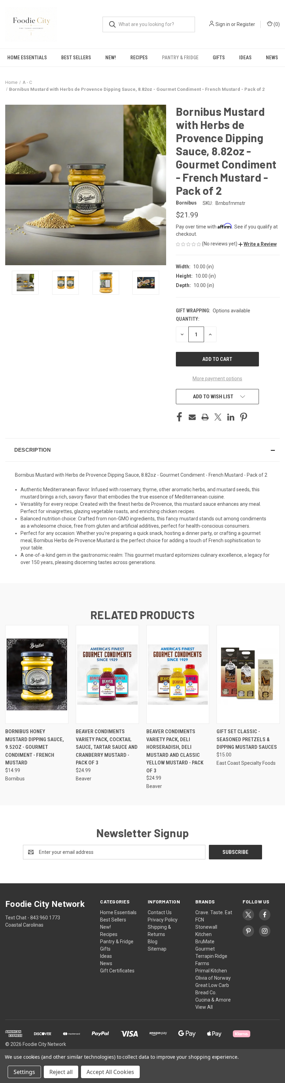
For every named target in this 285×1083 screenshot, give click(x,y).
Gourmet (205, 949)
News (272, 57)
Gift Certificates (117, 970)
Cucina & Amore (213, 1000)
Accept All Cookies (110, 1072)
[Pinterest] (243, 417)
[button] (257, 244)
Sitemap (157, 949)
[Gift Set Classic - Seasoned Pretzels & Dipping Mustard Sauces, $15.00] (248, 674)
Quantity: (187, 319)
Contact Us (160, 912)
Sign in (222, 24)
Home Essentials (27, 57)
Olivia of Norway (213, 978)
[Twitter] (217, 417)
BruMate (204, 941)
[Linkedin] (230, 417)
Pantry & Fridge (180, 57)
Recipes (139, 57)
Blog (152, 941)
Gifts (219, 57)
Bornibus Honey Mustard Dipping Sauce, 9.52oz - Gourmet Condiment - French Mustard (34, 747)
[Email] (192, 417)
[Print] (205, 417)
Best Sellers (76, 57)
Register (246, 24)
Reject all (61, 1072)
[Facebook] (179, 417)
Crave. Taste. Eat (213, 912)
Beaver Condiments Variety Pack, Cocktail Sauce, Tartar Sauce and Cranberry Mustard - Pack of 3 (107, 747)
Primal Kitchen (211, 970)
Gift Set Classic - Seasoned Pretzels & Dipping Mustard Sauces (247, 739)
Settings (24, 1072)
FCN (199, 919)
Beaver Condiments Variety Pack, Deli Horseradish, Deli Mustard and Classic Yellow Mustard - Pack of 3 (174, 751)
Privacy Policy (163, 919)
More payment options (217, 378)
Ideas (245, 57)
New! (110, 57)
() (276, 24)
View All (204, 1007)
